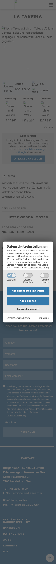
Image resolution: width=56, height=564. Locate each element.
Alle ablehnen (28, 300)
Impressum (44, 317)
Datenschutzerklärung (38, 267)
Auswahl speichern (28, 309)
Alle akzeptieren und (28, 290)
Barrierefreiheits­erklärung (18, 317)
